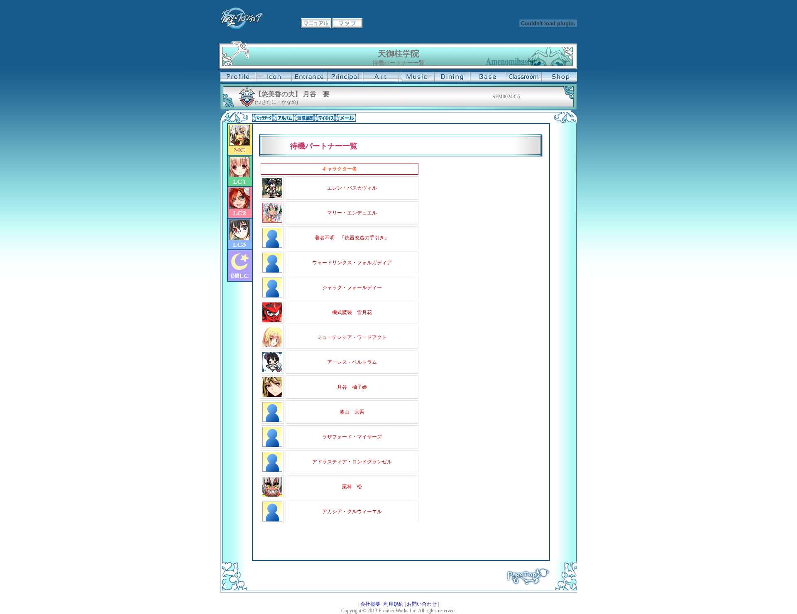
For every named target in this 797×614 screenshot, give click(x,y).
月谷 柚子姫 (352, 387)
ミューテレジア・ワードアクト (352, 337)
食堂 (452, 77)
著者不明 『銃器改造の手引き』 (352, 238)
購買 (559, 77)
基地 (488, 77)
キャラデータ (262, 118)
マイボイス (324, 118)
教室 (523, 77)
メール (345, 118)
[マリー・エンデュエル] (272, 221)
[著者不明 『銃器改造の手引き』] (272, 246)
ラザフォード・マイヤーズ (352, 437)
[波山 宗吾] (272, 420)
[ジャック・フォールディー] (272, 296)
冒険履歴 (303, 118)
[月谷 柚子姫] (272, 395)
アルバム (283, 118)
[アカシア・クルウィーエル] (272, 520)
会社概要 (370, 604)
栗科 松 (352, 487)
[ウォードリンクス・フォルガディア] (272, 271)
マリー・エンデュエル (352, 213)
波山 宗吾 (352, 412)
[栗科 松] (272, 495)
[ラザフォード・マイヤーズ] (272, 445)
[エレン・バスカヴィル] (272, 196)
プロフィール (238, 77)
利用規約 (393, 604)
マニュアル (316, 23)
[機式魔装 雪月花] (272, 321)
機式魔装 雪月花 (352, 312)
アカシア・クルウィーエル (352, 511)
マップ (347, 23)
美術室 (380, 77)
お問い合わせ (422, 604)
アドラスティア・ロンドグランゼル (352, 462)
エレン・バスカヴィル (352, 188)
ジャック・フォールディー (352, 287)
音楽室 (416, 77)
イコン (273, 77)
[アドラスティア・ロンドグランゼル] (272, 470)
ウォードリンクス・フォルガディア (352, 263)
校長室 (345, 77)
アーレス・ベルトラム (352, 362)
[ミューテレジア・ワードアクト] (272, 345)
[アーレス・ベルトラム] (272, 370)
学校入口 (309, 77)
